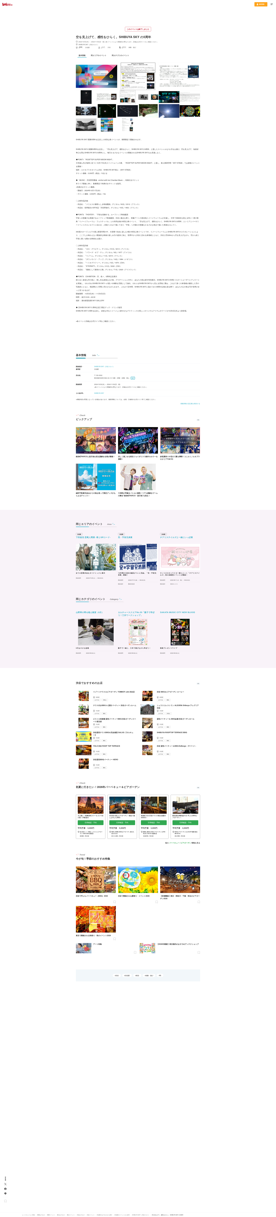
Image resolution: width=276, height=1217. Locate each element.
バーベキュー (174, 843)
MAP (133, 378)
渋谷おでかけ (81, 1215)
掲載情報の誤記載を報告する (190, 403)
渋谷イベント (91, 1215)
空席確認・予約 (91, 822)
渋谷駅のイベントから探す (122, 1215)
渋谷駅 (127, 975)
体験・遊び (149, 975)
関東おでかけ (41, 1215)
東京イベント (71, 1215)
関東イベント (51, 1215)
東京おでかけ (61, 1215)
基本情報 (81, 355)
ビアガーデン (186, 843)
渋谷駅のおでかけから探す (104, 1215)
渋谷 (117, 975)
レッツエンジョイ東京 (28, 1215)
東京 (137, 975)
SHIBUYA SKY (99, 393)
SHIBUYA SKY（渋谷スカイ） (104, 366)
